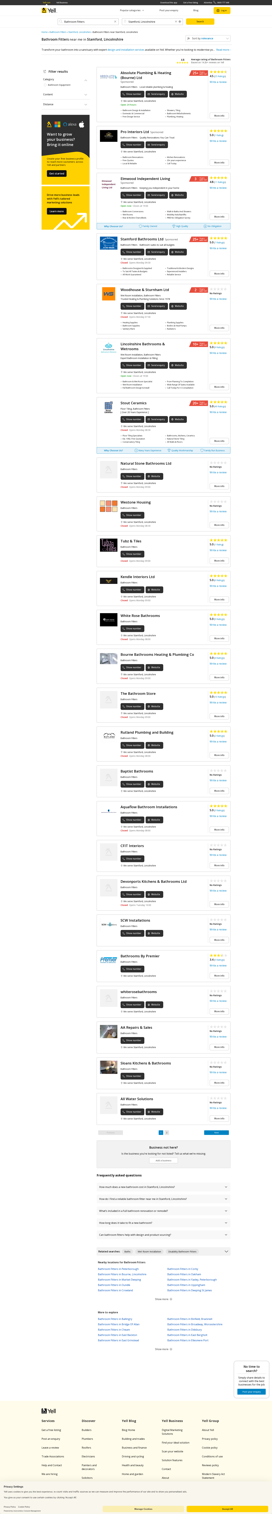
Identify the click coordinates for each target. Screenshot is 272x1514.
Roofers (86, 1447)
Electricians (88, 1456)
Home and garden (132, 1474)
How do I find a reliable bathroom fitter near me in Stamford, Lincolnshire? (143, 1199)
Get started (56, 173)
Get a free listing (190, 2)
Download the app (168, 2)
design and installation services (126, 49)
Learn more (57, 211)
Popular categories (130, 10)
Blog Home (128, 1430)
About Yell (208, 1430)
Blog (195, 10)
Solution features (172, 1460)
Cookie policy (210, 1447)
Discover (89, 1421)
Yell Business (62, 2)
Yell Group (210, 1421)
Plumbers (87, 1439)
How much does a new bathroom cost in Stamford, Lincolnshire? (137, 1187)
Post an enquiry (51, 1439)
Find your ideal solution (175, 1442)
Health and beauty (133, 1465)
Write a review (218, 82)
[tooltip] (179, 21)
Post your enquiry (168, 10)
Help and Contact (52, 1465)
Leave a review (50, 1447)
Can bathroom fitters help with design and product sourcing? (135, 1235)
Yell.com (46, 2)
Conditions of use (212, 1456)
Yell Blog (129, 1421)
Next (216, 1132)
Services (48, 1421)
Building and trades (133, 1439)
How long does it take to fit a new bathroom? (125, 1223)
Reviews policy (210, 1465)
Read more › (223, 49)
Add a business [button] (163, 1160)
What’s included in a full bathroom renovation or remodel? (133, 1211)
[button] (115, 22)
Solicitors (87, 1478)
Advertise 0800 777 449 (216, 2)
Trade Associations (53, 1456)
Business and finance (134, 1447)
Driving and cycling (133, 1456)
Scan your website (172, 1451)
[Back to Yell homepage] (49, 10)
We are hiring (50, 1474)
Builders (86, 1430)
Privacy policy (210, 1439)
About (165, 1478)
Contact (166, 1469)
